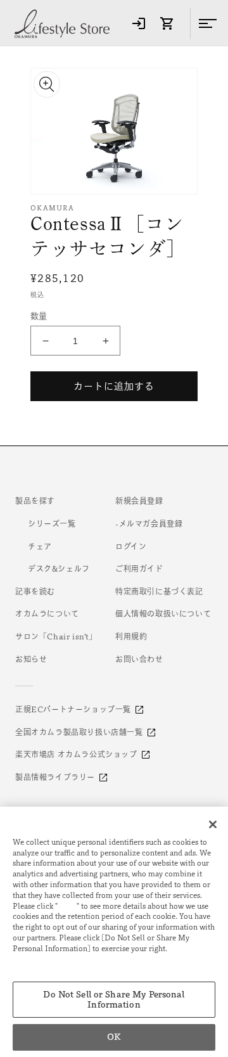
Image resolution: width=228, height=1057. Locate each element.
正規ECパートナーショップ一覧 (73, 709)
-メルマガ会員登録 (148, 523)
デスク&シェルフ (59, 568)
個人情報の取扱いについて (163, 613)
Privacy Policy (41, 959)
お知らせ (31, 659)
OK (113, 1037)
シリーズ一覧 (52, 523)
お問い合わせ (139, 659)
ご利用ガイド (139, 568)
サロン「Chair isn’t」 (56, 636)
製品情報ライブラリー (55, 777)
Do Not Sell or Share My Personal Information (113, 999)
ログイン (130, 546)
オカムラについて (47, 613)
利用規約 (131, 636)
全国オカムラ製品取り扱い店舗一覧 (79, 732)
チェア (40, 546)
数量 (39, 316)
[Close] (213, 824)
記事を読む (35, 591)
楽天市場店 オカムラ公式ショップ (76, 754)
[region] (114, 932)
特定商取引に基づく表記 (159, 591)
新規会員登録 (139, 500)
